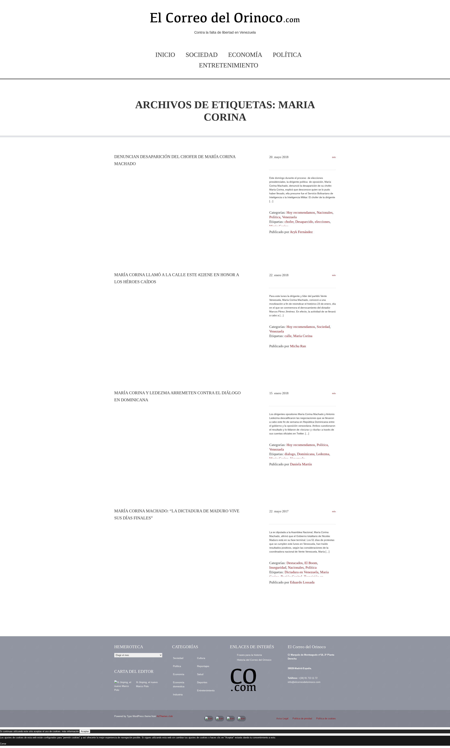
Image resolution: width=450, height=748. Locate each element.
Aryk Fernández (301, 232)
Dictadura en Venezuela (301, 572)
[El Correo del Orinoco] (225, 19)
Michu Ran (298, 346)
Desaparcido (304, 222)
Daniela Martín (301, 464)
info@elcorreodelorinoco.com (304, 682)
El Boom (310, 563)
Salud (200, 674)
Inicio (165, 54)
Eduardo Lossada (302, 582)
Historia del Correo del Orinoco (254, 659)
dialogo (290, 454)
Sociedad (202, 54)
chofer (289, 222)
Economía (245, 54)
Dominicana (305, 454)
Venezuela (289, 217)
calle (288, 336)
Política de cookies (326, 718)
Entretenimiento (228, 65)
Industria (178, 694)
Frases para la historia (249, 654)
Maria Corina (302, 336)
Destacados (295, 563)
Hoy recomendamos (301, 212)
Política (287, 54)
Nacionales (325, 212)
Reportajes (203, 666)
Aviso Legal (282, 718)
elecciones (322, 222)
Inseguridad (277, 567)
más (334, 157)
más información (70, 731)
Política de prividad (302, 718)
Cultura (201, 658)
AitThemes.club (165, 716)
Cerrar (3, 743)
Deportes (202, 682)
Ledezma (322, 454)
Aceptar (85, 731)
